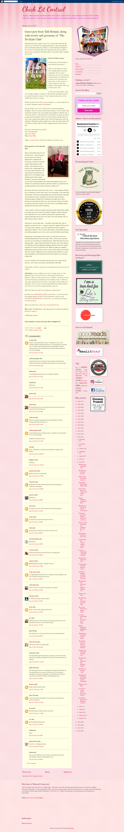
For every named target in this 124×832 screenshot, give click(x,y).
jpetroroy (32, 495)
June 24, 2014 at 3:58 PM (36, 522)
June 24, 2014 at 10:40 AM (36, 454)
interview (83, 382)
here (54, 294)
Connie (31, 340)
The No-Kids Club (30, 50)
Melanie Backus (33, 430)
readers (83, 386)
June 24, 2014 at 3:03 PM (36, 511)
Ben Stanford (88, 59)
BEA (77, 367)
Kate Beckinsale (33, 132)
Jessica (31, 517)
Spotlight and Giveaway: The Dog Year (82, 652)
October (81, 448)
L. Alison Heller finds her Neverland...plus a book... (83, 619)
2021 (79, 416)
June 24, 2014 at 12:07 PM (36, 476)
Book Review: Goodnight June (83, 466)
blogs (85, 370)
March (81, 712)
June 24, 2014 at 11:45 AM (36, 465)
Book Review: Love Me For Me (83, 472)
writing (85, 391)
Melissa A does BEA (83, 685)
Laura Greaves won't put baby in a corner (83, 566)
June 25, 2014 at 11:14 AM (36, 662)
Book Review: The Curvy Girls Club (83, 535)
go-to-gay (84, 380)
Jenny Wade (32, 136)
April (81, 709)
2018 (79, 425)
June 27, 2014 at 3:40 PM (36, 724)
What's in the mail (82, 594)
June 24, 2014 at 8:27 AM (36, 424)
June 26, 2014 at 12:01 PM (36, 702)
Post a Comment (31, 763)
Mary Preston (33, 642)
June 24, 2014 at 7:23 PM (36, 612)
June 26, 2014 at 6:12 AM (36, 689)
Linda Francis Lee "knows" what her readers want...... (82, 543)
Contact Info (79, 72)
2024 (79, 407)
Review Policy (79, 69)
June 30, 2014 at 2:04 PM (36, 759)
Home (47, 772)
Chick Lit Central (43, 9)
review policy (79, 85)
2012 (79, 725)
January (81, 718)
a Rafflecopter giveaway (31, 315)
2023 (79, 410)
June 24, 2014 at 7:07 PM (36, 601)
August (81, 456)
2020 (79, 419)
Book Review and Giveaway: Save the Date (82, 601)
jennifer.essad (33, 471)
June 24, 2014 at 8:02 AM (36, 365)
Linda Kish (32, 585)
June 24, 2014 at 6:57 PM (36, 590)
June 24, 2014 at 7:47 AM (36, 353)
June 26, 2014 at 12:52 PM (36, 713)
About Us (78, 66)
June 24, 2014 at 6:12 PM (36, 566)
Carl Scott (32, 550)
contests (36, 330)
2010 (79, 731)
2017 (79, 428)
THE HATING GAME (40, 294)
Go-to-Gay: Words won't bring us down (83, 609)
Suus (30, 506)
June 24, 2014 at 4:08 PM (36, 533)
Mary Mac (32, 695)
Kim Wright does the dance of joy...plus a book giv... (82, 644)
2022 (79, 413)
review (40, 330)
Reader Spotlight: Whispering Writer (83, 628)
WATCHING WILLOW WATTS (33, 298)
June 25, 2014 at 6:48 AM (36, 647)
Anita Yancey (33, 572)
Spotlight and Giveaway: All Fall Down (82, 635)
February (82, 715)
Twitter (57, 305)
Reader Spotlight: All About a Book (83, 500)
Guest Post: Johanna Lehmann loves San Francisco (82, 575)
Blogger (72, 828)
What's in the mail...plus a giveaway (83, 478)
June (80, 462)
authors (31, 330)
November (82, 444)
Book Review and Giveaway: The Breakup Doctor (82, 662)
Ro (30, 447)
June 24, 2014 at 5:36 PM (36, 555)
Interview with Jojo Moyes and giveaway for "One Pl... (83, 526)
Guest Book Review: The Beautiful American (83, 700)
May (80, 706)
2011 (79, 728)
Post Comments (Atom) (36, 776)
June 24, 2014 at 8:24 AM (36, 399)
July (80, 459)
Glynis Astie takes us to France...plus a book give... (83, 492)
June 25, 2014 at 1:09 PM (36, 678)
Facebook (49, 305)
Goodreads (47, 104)
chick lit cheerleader (81, 374)
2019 (79, 422)
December (82, 439)
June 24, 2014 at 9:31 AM (36, 441)
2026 (79, 401)
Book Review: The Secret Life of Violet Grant (83, 508)
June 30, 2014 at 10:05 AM (36, 746)
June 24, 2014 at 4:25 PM (36, 544)
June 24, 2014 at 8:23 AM (36, 387)
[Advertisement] (28, 808)
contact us (34, 311)
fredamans (32, 596)
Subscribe (88, 110)
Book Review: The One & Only (83, 559)
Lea (30, 618)
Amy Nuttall (31, 134)
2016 (79, 431)
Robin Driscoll (33, 741)
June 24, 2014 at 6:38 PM (36, 579)
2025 (79, 404)
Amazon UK (34, 140)
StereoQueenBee (34, 539)
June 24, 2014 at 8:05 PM (36, 636)
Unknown (32, 417)
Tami (30, 528)
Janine (31, 393)
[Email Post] (45, 328)
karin (30, 607)
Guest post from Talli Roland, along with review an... (82, 516)
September (82, 451)
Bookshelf (78, 74)
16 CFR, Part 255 (54, 791)
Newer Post (26, 772)
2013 (79, 722)
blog (45, 305)
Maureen (31, 684)
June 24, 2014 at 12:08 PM (36, 489)
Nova (30, 708)
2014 (79, 437)
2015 (79, 434)
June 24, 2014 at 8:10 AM (36, 376)
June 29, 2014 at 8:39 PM (36, 735)
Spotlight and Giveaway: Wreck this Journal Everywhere (83, 678)
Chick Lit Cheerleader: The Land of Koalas (83, 552)
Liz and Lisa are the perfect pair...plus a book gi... (82, 692)
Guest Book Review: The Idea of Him (83, 484)
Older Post (68, 772)
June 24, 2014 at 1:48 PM (36, 500)
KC (30, 719)
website (41, 305)
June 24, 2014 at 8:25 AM (36, 411)
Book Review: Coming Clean (83, 670)
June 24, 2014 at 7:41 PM (36, 625)
